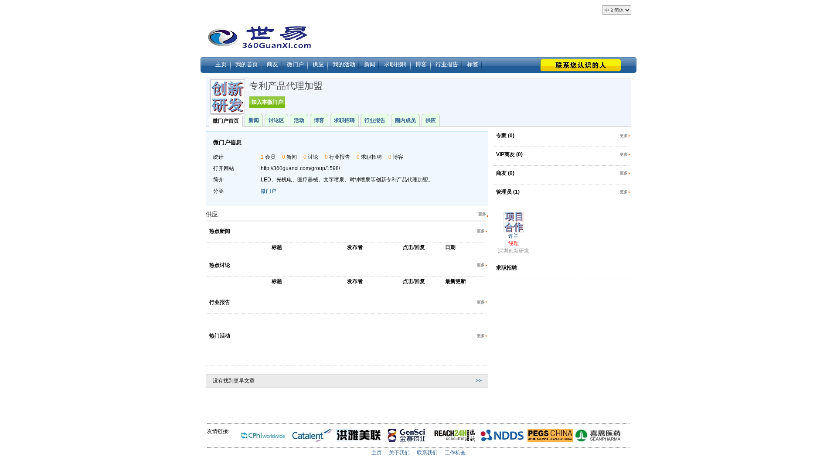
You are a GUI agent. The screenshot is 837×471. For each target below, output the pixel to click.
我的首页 (246, 64)
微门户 (295, 64)
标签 (472, 64)
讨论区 (276, 120)
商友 (272, 64)
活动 (299, 120)
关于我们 (399, 453)
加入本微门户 (267, 102)
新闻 (369, 64)
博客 (421, 64)
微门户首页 (226, 121)
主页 (221, 64)
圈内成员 (405, 120)
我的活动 (344, 64)
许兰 (513, 236)
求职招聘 (395, 64)
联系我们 (427, 453)
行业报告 (447, 64)
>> (479, 381)
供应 (318, 64)
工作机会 (455, 453)
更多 (482, 214)
